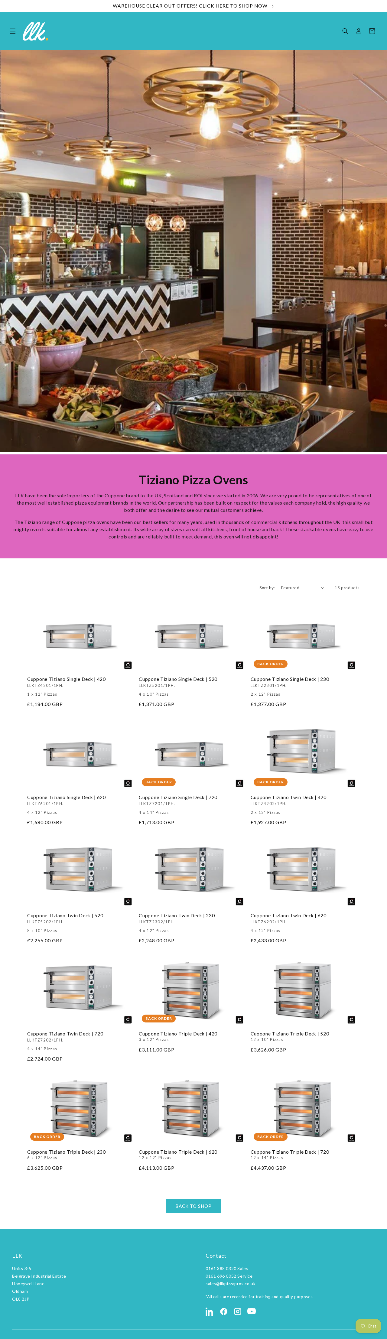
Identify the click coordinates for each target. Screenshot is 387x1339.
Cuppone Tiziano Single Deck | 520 (178, 686)
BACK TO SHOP (193, 1206)
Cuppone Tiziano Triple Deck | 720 (290, 1154)
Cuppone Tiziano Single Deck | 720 (178, 804)
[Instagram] (237, 1311)
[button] (12, 31)
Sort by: (267, 587)
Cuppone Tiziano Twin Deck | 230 (177, 922)
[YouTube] (251, 1311)
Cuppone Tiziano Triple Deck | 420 (178, 1036)
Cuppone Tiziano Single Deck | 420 (66, 686)
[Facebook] (224, 1311)
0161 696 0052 (221, 1276)
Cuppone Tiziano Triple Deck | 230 (66, 1154)
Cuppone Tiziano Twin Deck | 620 (289, 922)
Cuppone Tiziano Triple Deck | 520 (290, 1036)
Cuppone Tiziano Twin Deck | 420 (289, 804)
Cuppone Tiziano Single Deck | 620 (66, 804)
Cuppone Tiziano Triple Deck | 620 (178, 1154)
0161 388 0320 (221, 1268)
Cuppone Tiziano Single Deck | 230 (290, 686)
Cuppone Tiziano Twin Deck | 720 (65, 1041)
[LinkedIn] (210, 1311)
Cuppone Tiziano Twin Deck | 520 (65, 922)
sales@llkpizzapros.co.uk (230, 1283)
